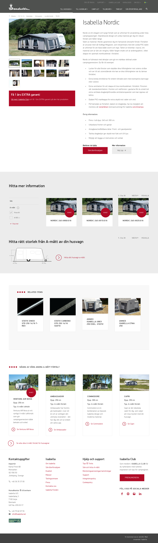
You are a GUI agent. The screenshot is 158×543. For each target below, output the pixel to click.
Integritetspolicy (89, 479)
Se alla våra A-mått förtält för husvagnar (32, 443)
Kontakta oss (51, 486)
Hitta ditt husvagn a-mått (74, 258)
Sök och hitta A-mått (91, 467)
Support (86, 475)
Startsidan (29, 16)
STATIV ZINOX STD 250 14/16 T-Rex (30, 323)
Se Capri (131, 424)
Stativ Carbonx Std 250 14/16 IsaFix (62, 323)
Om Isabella (50, 464)
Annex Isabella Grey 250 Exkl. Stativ (95, 321)
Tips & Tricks (88, 464)
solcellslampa (137, 107)
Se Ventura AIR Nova (25, 429)
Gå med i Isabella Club (20, 100)
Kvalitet (49, 471)
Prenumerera (132, 478)
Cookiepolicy (87, 483)
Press (48, 483)
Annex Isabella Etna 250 (127, 323)
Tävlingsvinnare (52, 479)
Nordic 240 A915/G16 (97, 221)
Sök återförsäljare (95, 151)
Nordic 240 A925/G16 (133, 221)
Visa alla (145, 196)
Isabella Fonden (52, 490)
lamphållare (104, 107)
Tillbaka (13, 16)
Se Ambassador (60, 430)
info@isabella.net (19, 514)
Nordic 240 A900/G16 (61, 221)
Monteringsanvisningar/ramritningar (97, 471)
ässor (49, 475)
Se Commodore (97, 424)
